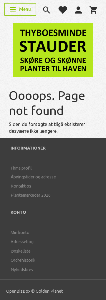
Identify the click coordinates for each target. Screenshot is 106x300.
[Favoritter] (62, 9)
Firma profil (21, 168)
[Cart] (93, 9)
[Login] (78, 9)
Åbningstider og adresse (33, 177)
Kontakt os (21, 186)
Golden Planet (49, 291)
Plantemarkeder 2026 (31, 195)
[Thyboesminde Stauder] (53, 49)
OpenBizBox (18, 291)
